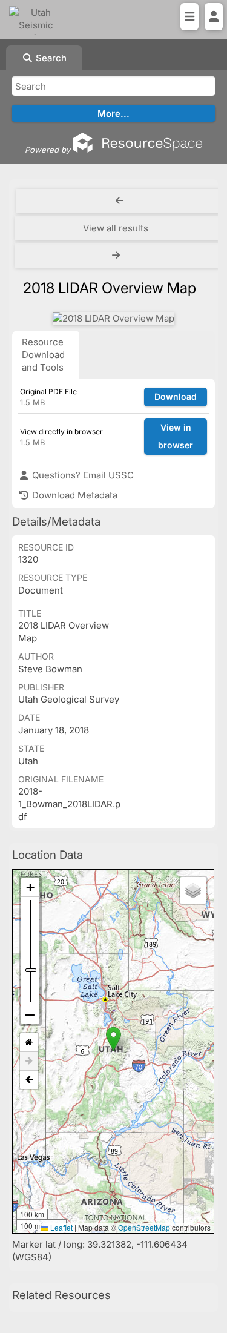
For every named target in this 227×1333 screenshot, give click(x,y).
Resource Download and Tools (43, 354)
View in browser (175, 436)
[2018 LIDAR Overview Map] (113, 318)
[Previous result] (119, 201)
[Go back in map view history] (29, 1080)
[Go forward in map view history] (29, 1061)
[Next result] (117, 255)
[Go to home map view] (29, 1042)
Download (175, 396)
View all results (115, 228)
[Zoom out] (30, 1014)
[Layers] (193, 890)
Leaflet (60, 1227)
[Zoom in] (30, 887)
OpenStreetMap (144, 1227)
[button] (113, 1039)
